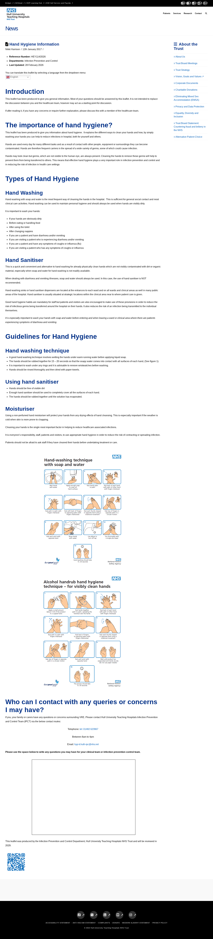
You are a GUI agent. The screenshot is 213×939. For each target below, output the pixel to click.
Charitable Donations (186, 90)
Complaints (104, 923)
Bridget (8, 3)
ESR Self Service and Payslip (58, 3)
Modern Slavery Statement (136, 923)
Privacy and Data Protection (189, 106)
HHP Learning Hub (34, 3)
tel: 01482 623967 (89, 729)
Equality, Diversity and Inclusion (186, 115)
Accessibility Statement (58, 923)
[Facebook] (183, 3)
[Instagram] (205, 3)
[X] (188, 3)
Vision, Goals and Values (188, 76)
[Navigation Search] (205, 14)
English (14, 77)
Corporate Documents (186, 83)
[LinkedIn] (194, 3)
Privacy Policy (159, 923)
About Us (180, 56)
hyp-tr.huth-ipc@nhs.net (86, 744)
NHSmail (18, 3)
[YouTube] (199, 3)
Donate (116, 923)
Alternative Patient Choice (188, 137)
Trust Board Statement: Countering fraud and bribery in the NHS (190, 126)
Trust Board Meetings (186, 63)
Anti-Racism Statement (84, 923)
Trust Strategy (182, 70)
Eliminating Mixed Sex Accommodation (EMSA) (186, 98)
